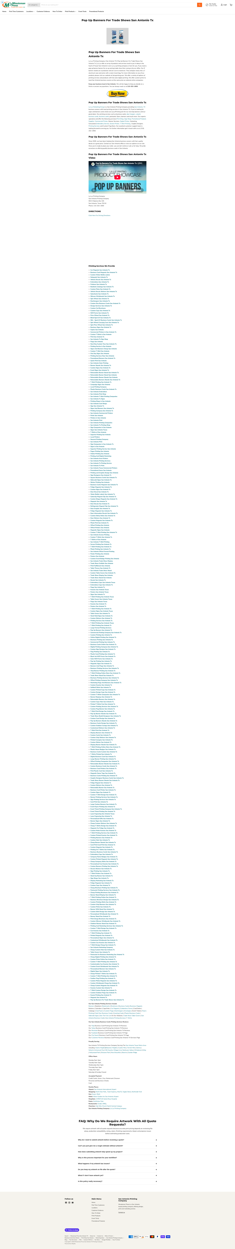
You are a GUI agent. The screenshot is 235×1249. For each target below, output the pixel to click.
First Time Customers (16, 11)
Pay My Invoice (73, 1240)
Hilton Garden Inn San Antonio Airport (106, 1097)
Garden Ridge (132, 1053)
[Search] (199, 5)
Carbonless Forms (126, 1008)
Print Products (70, 11)
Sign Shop (127, 119)
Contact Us (100, 1236)
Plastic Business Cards (132, 1013)
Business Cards (124, 1006)
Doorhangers (119, 1011)
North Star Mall (101, 1092)
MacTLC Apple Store (124, 1092)
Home (4, 11)
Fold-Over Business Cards (103, 1013)
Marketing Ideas (100, 1238)
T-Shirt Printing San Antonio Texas (102, 623)
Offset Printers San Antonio (99, 528)
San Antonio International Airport (105, 1089)
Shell (98, 1094)
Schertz (91, 1050)
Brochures (114, 1006)
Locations (29, 11)
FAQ (80, 1240)
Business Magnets (136, 1006)
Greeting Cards (118, 1013)
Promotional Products (96, 11)
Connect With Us (88, 1240)
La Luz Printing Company (118, 1108)
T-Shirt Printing (125, 124)
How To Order (57, 11)
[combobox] (118, 5)
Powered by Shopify (70, 1244)
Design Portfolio (106, 1240)
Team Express (111, 1092)
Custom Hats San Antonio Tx (100, 840)
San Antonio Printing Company (114, 1238)
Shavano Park (105, 1053)
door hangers (131, 114)
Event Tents (82, 11)
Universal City (99, 1050)
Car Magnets (115, 1008)
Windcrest (138, 1050)
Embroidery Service (102, 124)
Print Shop (120, 119)
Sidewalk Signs (94, 1016)
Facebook (94, 1033)
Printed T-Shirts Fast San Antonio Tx (102, 704)
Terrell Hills (131, 1048)
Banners (91, 1006)
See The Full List (105, 1016)
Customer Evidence (43, 11)
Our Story (97, 1240)
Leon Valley (130, 1050)
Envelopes (127, 1011)
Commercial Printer (101, 121)
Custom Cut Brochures (98, 308)
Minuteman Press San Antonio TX (79, 1236)
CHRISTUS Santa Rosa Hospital (106, 1099)
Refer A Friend (109, 1236)
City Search (95, 1035)
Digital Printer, (125, 121)
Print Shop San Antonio (87, 1238)
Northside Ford (137, 1092)
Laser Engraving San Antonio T (100, 814)
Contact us (121, 1212)
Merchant (94, 1030)
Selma (138, 1048)
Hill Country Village (111, 1050)
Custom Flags (108, 1011)
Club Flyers (99, 1011)
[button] (224, 5)
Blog (66, 1240)
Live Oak (122, 1050)
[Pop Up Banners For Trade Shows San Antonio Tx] (117, 93)
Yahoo (93, 1028)
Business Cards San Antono (72, 1238)
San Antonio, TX (139, 107)
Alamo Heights (100, 1048)
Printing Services (94, 126)
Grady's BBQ (102, 1104)
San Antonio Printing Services (116, 1018)
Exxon (94, 1094)
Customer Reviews (97, 1038)
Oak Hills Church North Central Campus (109, 1106)
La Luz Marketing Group (96, 107)
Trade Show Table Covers (131, 1016)
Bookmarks (106, 1006)
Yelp (93, 1026)
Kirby (144, 1050)
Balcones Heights (111, 1048)
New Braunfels (116, 1053)
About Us (92, 1236)
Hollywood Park (94, 1053)
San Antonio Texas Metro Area (136, 1045)
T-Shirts (129, 1018)
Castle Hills (122, 1048)
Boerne (124, 1053)
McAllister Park (98, 1101)
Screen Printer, (115, 124)
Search (66, 1236)
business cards (104, 116)
